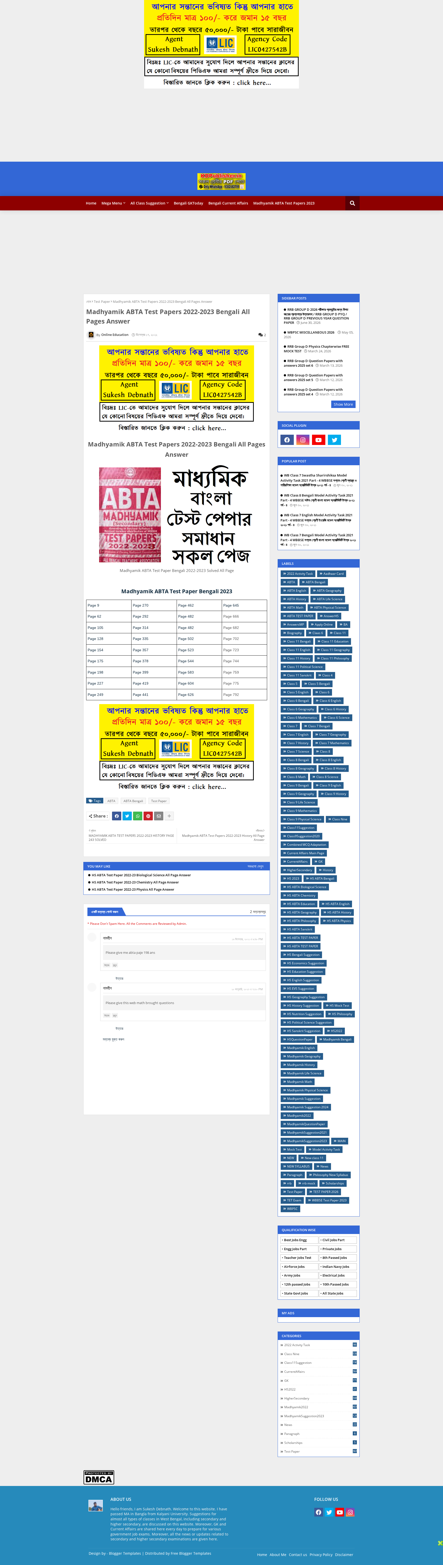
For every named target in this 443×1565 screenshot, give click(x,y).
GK (320, 861)
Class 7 (292, 726)
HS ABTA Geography (302, 912)
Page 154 (95, 650)
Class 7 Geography (332, 734)
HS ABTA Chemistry (301, 895)
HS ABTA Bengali (322, 878)
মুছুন (115, 965)
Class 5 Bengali (319, 684)
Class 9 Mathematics (302, 811)
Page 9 (93, 605)
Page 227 (95, 683)
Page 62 (94, 616)
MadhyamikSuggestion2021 (307, 1132)
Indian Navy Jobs (336, 1266)
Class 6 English (330, 700)
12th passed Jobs (297, 1284)
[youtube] (318, 440)
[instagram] (303, 440)
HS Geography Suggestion (306, 997)
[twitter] (334, 440)
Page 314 (140, 628)
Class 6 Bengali (298, 700)
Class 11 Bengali (299, 641)
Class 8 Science (327, 777)
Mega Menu (112, 203)
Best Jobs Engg (295, 1240)
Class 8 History (335, 768)
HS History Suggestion (303, 1005)
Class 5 (292, 684)
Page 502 (186, 639)
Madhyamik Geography (303, 1056)
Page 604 (186, 683)
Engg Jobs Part (295, 1249)
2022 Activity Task (300, 573)
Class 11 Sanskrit (299, 675)
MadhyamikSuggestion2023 (307, 1141)
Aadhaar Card (334, 573)
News (324, 1166)
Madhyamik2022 (299, 1115)
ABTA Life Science (330, 599)
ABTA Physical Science (330, 607)
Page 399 (140, 672)
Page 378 (140, 661)
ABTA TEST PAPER (300, 616)
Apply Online (324, 624)
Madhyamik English (301, 1048)
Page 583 (186, 672)
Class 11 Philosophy (335, 658)
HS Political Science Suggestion (309, 1022)
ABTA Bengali (133, 801)
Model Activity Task (326, 1149)
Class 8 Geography (300, 768)
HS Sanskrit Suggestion (303, 1031)
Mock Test (294, 1149)
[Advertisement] (154, 126)
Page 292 (140, 616)
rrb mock (308, 1183)
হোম (88, 301)
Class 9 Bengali (298, 785)
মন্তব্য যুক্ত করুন (113, 1039)
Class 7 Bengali (319, 726)
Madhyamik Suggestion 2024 (307, 1107)
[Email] (158, 816)
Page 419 (140, 683)
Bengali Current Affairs (228, 203)
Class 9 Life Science (301, 802)
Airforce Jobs (294, 1266)
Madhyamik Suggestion (303, 1098)
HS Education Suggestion (305, 971)
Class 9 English (330, 785)
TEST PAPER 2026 (325, 1192)
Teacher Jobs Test (297, 1257)
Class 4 (327, 675)
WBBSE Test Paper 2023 (329, 1200)
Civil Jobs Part (334, 1240)
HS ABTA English (337, 904)
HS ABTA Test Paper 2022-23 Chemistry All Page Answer (135, 882)
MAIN (342, 1141)
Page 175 (95, 661)
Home (91, 203)
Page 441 (140, 695)
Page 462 (186, 605)
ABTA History (296, 599)
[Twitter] (127, 816)
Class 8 (325, 751)
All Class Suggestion (147, 203)
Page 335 (140, 639)
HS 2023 (293, 878)
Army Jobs (292, 1275)
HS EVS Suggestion (300, 988)
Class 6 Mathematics (302, 717)
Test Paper (102, 301)
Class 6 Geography (300, 709)
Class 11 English (298, 650)
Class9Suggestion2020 (303, 836)
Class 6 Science (339, 717)
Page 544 (186, 661)
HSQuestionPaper (300, 1039)
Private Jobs (332, 1249)
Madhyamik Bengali (337, 1039)
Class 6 (324, 692)
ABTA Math (295, 607)
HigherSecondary (299, 870)
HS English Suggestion (303, 980)
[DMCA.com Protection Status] (98, 1483)
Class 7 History (297, 743)
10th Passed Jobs (336, 1284)
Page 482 (186, 616)
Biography (294, 633)
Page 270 (140, 605)
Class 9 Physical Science (304, 819)
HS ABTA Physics (339, 921)
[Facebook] (116, 816)
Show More (343, 404)
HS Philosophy (342, 1014)
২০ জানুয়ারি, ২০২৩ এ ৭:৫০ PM (247, 989)
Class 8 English (330, 760)
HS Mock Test (339, 1005)
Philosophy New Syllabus (330, 1175)
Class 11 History (298, 658)
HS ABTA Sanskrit (299, 929)
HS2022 (336, 1031)
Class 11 (340, 633)
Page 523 (186, 650)
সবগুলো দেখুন (255, 866)
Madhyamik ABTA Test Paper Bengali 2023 (176, 591)
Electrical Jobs (334, 1275)
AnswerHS (331, 616)
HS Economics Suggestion (305, 963)
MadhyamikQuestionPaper (306, 1124)
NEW (290, 1158)
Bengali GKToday (188, 203)
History (328, 870)
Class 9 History (335, 794)
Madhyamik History (301, 1065)
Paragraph (294, 1175)
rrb (289, 1183)
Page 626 (186, 695)
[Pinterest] (148, 816)
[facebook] (287, 440)
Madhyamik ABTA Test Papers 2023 (284, 203)
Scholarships (335, 1183)
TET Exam (294, 1200)
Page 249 (95, 695)
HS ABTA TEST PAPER (302, 938)
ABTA (111, 801)
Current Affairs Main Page (305, 853)
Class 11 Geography (335, 650)
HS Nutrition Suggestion (304, 1014)
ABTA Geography (329, 590)
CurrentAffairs (297, 861)
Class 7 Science (298, 751)
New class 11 (314, 1158)
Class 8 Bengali (298, 760)
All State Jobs (333, 1293)
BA (346, 624)
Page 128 (95, 639)
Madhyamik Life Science (304, 1073)
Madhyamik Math (299, 1082)
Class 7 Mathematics (334, 743)
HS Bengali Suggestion (303, 954)
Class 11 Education (334, 641)
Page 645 (231, 605)
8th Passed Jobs (335, 1257)
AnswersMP (295, 624)
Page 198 (95, 672)
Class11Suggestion (300, 827)
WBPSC (292, 1209)
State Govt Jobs (296, 1293)
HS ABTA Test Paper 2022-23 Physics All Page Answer (133, 889)
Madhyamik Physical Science (307, 1090)
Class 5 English (297, 692)
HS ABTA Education (301, 904)
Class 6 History (335, 709)
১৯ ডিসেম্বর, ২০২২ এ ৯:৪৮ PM (247, 939)
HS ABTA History (339, 912)
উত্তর (106, 965)
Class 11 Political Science (305, 667)
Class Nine (339, 819)
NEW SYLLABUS (298, 1166)
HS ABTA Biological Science (306, 887)
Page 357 (140, 650)
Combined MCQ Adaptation (306, 844)
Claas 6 (318, 633)
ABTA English (296, 590)
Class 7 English (297, 734)
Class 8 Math (296, 777)
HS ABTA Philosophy (301, 921)
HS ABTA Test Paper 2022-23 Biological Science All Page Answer (141, 875)
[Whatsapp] (137, 816)
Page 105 (95, 628)
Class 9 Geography (300, 794)
